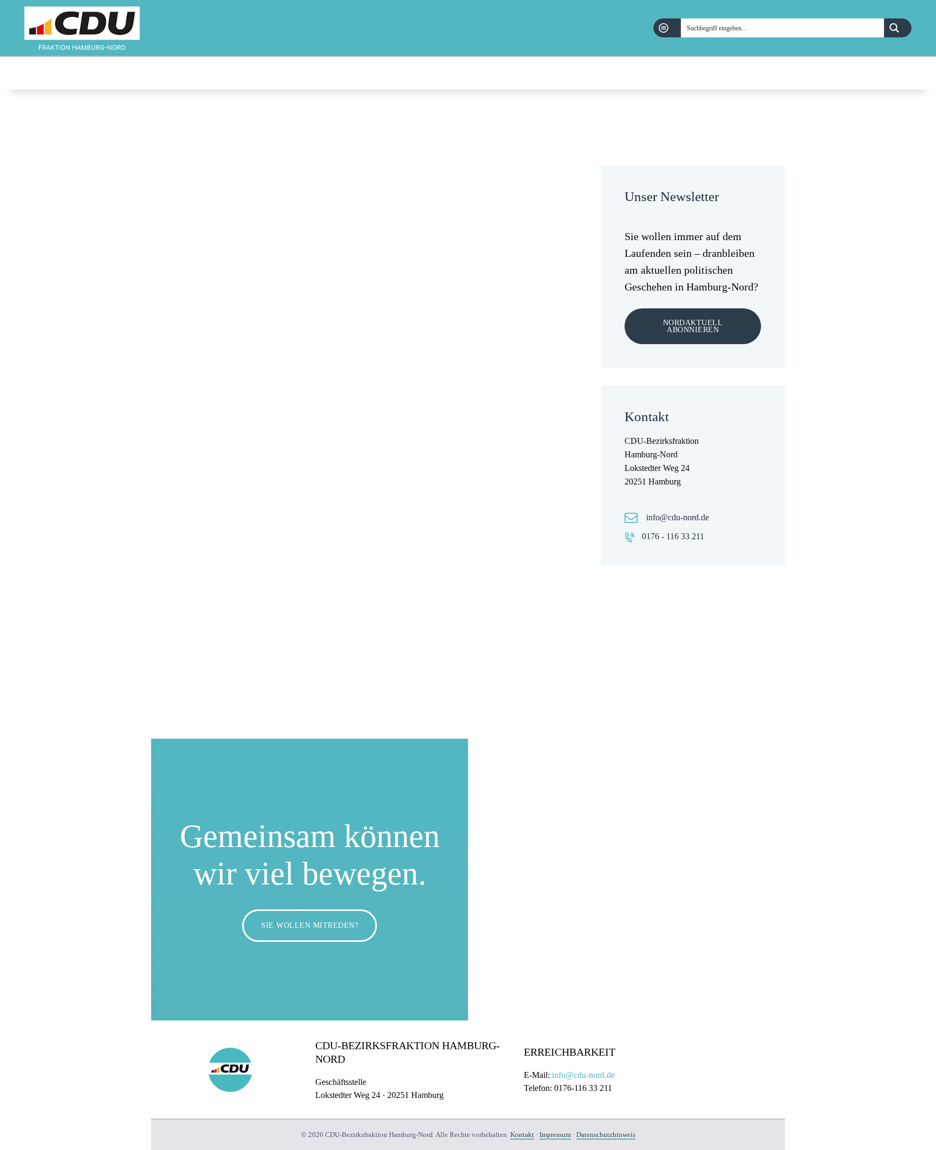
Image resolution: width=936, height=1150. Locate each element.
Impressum (555, 1134)
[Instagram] (906, 73)
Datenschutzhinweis (605, 1134)
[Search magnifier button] (898, 27)
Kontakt (522, 1134)
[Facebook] (878, 73)
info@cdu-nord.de (677, 517)
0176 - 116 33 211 (673, 536)
